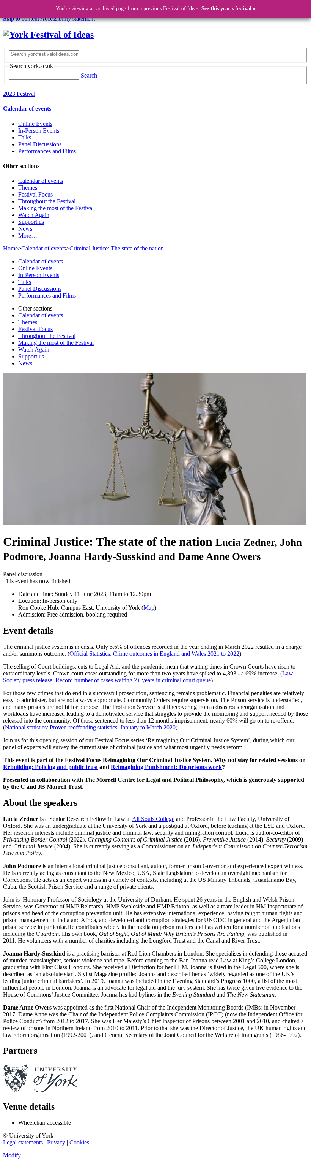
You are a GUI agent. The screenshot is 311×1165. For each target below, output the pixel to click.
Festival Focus (35, 194)
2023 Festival (19, 93)
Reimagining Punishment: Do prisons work (166, 767)
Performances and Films (47, 151)
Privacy (56, 1142)
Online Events (35, 123)
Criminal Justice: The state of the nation (116, 248)
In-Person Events (38, 130)
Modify (12, 1155)
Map (148, 607)
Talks (24, 137)
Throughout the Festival (46, 201)
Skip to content (21, 18)
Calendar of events (27, 108)
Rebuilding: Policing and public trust (50, 767)
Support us (31, 222)
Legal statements (23, 1142)
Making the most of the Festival (56, 208)
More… (27, 235)
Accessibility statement (67, 18)
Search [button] (89, 75)
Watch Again (33, 215)
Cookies (79, 1142)
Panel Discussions (39, 144)
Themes (27, 187)
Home (10, 248)
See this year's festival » (228, 8)
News (25, 228)
